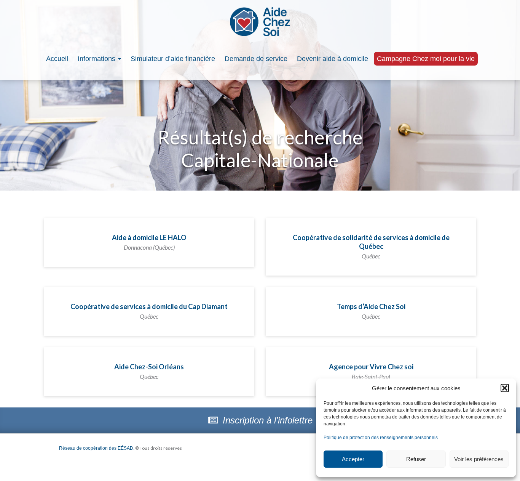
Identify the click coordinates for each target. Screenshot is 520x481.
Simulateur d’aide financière (173, 59)
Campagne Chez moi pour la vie (426, 59)
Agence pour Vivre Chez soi (371, 371)
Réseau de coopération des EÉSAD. (96, 448)
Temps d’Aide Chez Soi (371, 311)
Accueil (57, 59)
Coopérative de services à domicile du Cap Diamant (149, 311)
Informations (97, 59)
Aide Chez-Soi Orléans (149, 371)
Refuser (416, 459)
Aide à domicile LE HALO (149, 242)
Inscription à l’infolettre (266, 420)
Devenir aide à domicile (332, 59)
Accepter (353, 459)
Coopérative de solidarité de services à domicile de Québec (371, 246)
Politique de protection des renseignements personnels (381, 437)
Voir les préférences (479, 459)
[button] (505, 388)
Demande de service (256, 59)
